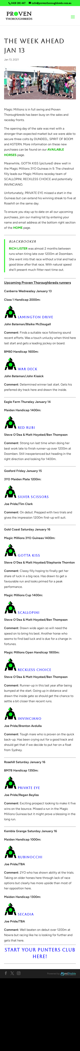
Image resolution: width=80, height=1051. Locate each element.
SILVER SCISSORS (33, 497)
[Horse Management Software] (68, 973)
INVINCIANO (30, 719)
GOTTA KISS (29, 555)
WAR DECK (27, 369)
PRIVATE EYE (29, 788)
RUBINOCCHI (30, 857)
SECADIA (26, 914)
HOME (18, 228)
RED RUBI (26, 428)
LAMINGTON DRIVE (35, 317)
